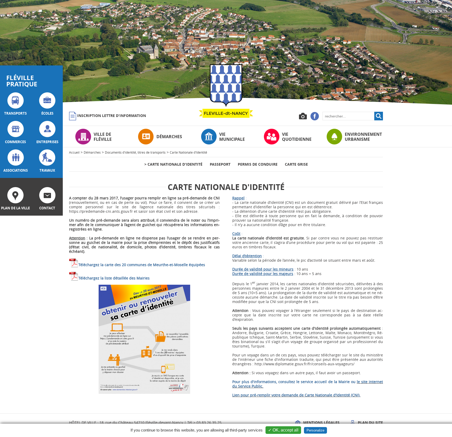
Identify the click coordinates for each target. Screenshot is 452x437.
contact (47, 208)
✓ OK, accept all (283, 430)
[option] (226, 52)
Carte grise (296, 164)
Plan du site (370, 422)
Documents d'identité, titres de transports (135, 152)
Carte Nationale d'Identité (188, 152)
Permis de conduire (258, 164)
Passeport (220, 164)
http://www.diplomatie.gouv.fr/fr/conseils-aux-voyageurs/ (304, 363)
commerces (15, 141)
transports (15, 113)
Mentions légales (321, 422)
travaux (47, 170)
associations (15, 170)
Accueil (74, 152)
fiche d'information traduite (289, 359)
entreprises (47, 141)
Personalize (315, 430)
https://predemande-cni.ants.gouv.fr (101, 211)
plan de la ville (15, 208)
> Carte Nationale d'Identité (173, 164)
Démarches (92, 152)
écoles (47, 113)
